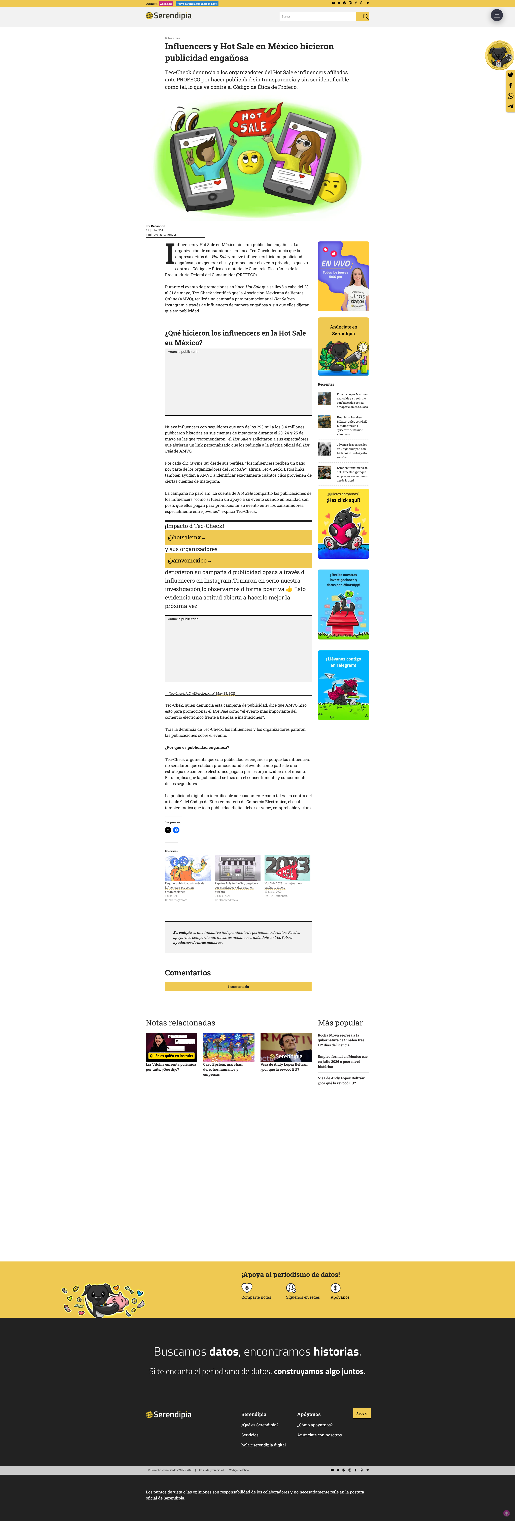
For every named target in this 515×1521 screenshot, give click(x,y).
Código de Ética (239, 1470)
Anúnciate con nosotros (319, 1434)
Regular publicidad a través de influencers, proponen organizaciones (184, 887)
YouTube (281, 937)
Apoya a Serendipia (500, 55)
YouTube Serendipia (333, 3)
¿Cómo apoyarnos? (315, 1424)
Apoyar (362, 1413)
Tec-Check (272, 469)
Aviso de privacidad (211, 1470)
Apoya (197, 3)
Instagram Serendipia (350, 3)
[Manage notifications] (506, 1513)
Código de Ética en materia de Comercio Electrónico (241, 268)
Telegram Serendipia (367, 3)
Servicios (250, 1434)
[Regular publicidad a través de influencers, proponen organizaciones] (188, 868)
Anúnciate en (343, 330)
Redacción (158, 226)
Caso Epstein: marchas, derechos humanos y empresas (223, 1069)
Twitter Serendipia (339, 3)
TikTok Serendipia (345, 3)
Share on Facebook (510, 85)
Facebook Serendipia (356, 3)
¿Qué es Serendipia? (259, 1424)
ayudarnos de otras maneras (197, 942)
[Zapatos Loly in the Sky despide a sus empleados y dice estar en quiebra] (238, 868)
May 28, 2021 (225, 693)
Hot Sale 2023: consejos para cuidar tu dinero (283, 885)
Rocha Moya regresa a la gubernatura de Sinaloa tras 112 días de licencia (341, 1040)
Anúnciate (166, 3)
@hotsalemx (184, 537)
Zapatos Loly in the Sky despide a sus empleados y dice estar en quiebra (236, 887)
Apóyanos (340, 1297)
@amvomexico (187, 560)
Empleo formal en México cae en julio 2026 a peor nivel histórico (343, 1061)
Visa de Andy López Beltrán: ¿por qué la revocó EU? (284, 1067)
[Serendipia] (170, 19)
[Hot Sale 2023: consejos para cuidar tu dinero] (287, 868)
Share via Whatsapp (510, 95)
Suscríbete (152, 3)
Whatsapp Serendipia (361, 3)
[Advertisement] (238, 384)
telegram (510, 106)
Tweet (510, 74)
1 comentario (238, 986)
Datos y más (172, 38)
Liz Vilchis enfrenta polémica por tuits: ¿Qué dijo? (171, 1067)
